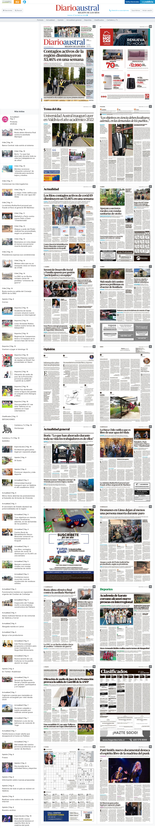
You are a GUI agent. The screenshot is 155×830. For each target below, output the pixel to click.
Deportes (87, 20)
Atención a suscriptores (120, 10)
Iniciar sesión (147, 10)
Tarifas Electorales (132, 2)
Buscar (19, 10)
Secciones (8, 10)
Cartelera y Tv (112, 20)
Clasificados (99, 20)
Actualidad (50, 20)
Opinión (61, 20)
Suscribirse (136, 10)
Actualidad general (73, 20)
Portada (40, 20)
